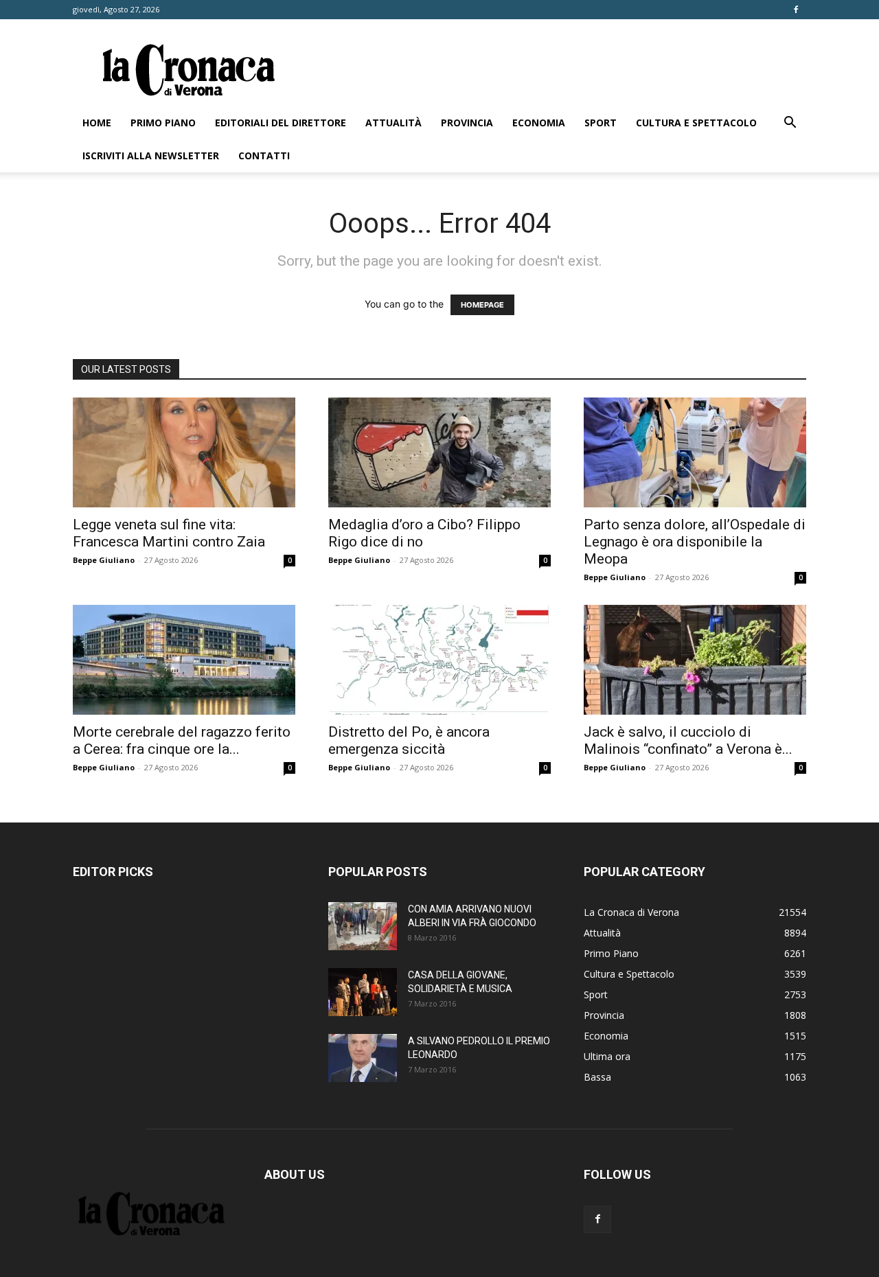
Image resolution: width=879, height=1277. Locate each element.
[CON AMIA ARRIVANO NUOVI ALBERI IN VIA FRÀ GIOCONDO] (362, 926)
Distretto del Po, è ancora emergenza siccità (409, 740)
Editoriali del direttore (280, 122)
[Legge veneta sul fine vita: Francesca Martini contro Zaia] (184, 452)
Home (96, 122)
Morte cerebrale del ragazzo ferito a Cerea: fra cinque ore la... (181, 740)
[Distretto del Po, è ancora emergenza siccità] (439, 660)
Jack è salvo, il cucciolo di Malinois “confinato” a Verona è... (688, 740)
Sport (600, 122)
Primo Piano (163, 122)
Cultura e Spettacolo (696, 122)
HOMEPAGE (482, 305)
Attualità (393, 122)
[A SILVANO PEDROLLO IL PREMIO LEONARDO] (362, 1058)
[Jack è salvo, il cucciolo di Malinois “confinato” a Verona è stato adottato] (695, 660)
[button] (789, 123)
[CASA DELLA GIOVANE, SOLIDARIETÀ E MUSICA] (362, 992)
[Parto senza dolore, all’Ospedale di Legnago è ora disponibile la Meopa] (695, 452)
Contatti (264, 155)
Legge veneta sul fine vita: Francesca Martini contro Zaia (169, 533)
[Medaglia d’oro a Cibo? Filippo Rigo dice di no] (439, 452)
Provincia (467, 122)
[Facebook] (796, 9)
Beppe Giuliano (104, 560)
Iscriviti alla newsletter (150, 155)
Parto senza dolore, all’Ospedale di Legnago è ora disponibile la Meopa (695, 541)
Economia (538, 122)
